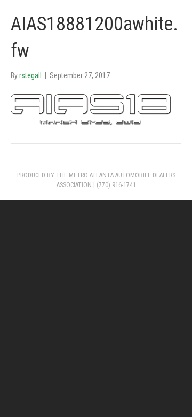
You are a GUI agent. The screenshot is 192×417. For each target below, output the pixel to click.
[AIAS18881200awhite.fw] (91, 110)
